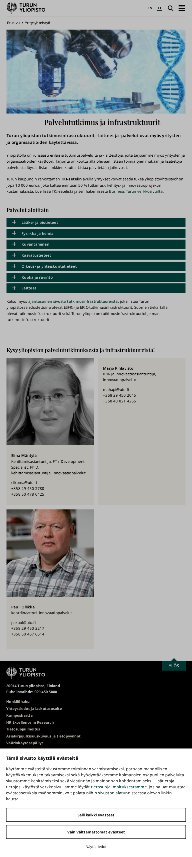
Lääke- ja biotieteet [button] (40, 222)
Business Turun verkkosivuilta (136, 191)
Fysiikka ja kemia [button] (38, 233)
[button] (181, 8)
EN (150, 8)
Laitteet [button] (29, 287)
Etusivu (13, 22)
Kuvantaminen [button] (36, 244)
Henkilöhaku (18, 701)
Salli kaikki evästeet (96, 814)
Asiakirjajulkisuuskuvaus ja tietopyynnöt (43, 736)
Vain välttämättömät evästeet (96, 831)
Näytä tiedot (96, 846)
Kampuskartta (19, 715)
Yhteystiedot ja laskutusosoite (34, 708)
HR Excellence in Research (30, 722)
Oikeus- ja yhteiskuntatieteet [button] (49, 266)
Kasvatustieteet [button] (36, 255)
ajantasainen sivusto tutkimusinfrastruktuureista (73, 301)
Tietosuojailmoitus (23, 729)
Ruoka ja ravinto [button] (37, 277)
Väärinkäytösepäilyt (24, 742)
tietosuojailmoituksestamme (119, 787)
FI (159, 8)
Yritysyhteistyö (37, 22)
